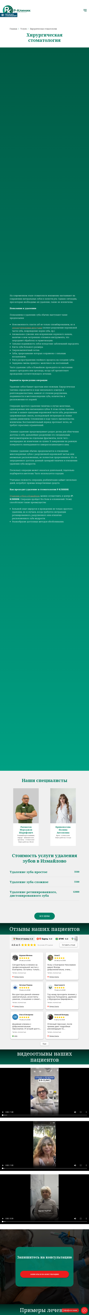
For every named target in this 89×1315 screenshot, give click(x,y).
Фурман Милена (25, 955)
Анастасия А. (59, 985)
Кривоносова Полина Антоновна (63, 830)
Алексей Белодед (61, 1015)
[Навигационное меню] (85, 10)
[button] (44, 1274)
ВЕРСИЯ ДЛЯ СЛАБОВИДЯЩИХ (11, 15)
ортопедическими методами (27, 327)
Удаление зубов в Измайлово (25, 495)
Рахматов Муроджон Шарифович (26, 830)
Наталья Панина (25, 985)
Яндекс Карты (19, 977)
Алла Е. (57, 955)
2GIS (15, 1036)
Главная (13, 29)
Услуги (23, 29)
